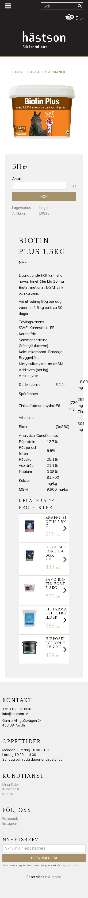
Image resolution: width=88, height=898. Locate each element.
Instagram (10, 823)
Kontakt (8, 794)
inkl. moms (53, 877)
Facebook (10, 819)
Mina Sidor (10, 784)
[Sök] (79, 6)
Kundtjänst (10, 789)
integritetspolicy (70, 865)
